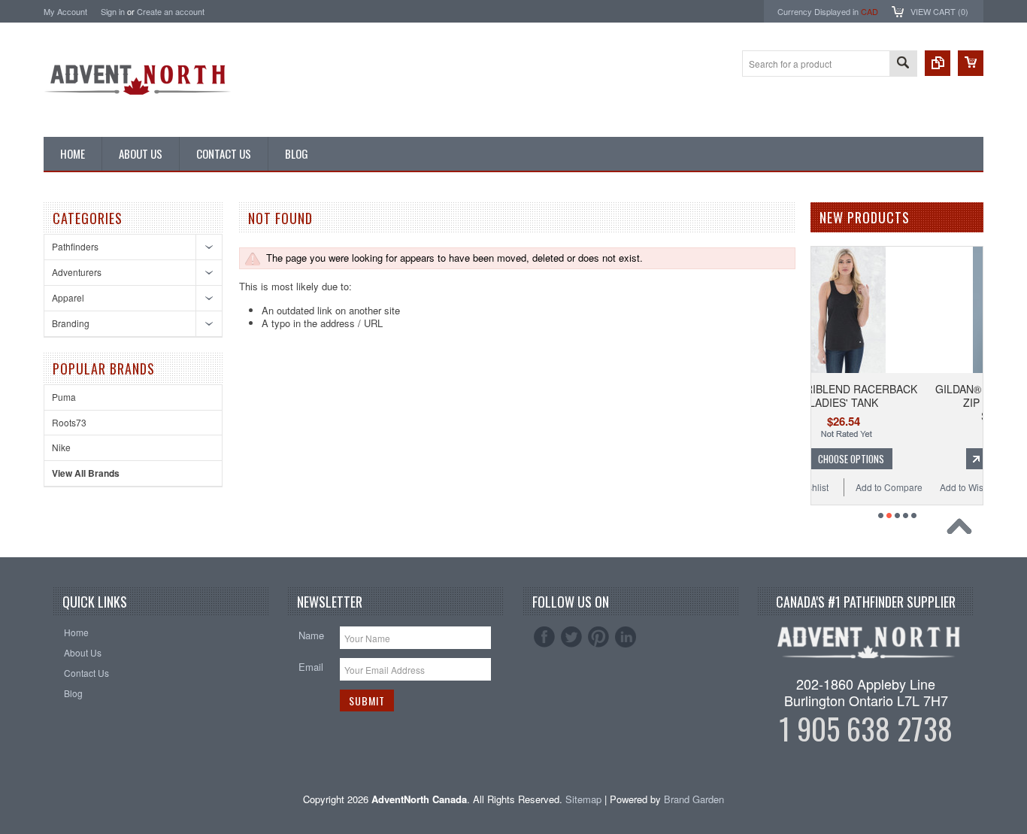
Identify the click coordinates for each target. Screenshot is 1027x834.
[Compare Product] (937, 63)
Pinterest (598, 636)
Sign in (113, 11)
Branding (70, 323)
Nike (61, 447)
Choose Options (949, 458)
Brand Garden (694, 799)
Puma (64, 396)
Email (310, 667)
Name (311, 635)
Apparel (68, 297)
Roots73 (69, 422)
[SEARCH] (902, 64)
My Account (65, 11)
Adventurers (76, 271)
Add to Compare (816, 487)
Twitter (571, 636)
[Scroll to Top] (963, 530)
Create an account (170, 11)
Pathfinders (75, 246)
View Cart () (939, 11)
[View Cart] (970, 63)
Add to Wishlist (897, 487)
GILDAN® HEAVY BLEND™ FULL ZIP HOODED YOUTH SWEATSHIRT (942, 402)
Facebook (544, 636)
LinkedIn (625, 636)
